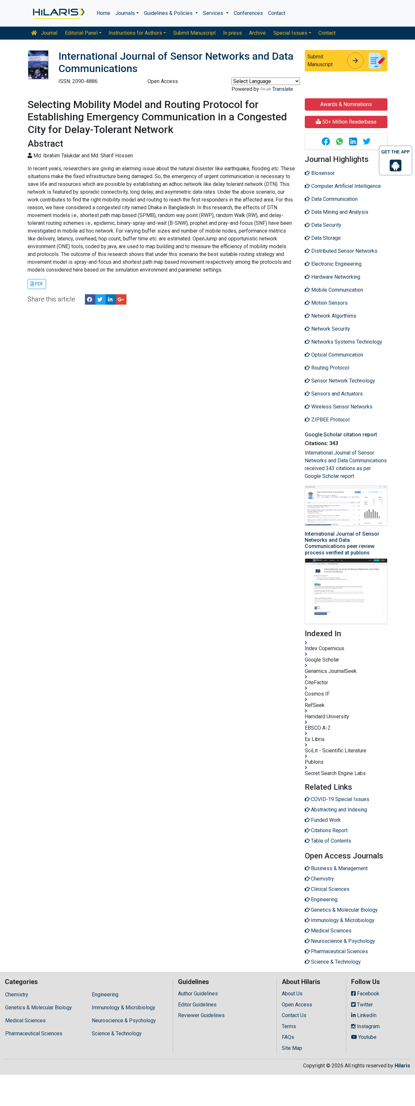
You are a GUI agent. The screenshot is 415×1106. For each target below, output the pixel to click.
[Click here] (58, 13)
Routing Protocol (329, 368)
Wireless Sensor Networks (341, 407)
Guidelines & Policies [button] (169, 13)
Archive (257, 33)
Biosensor (322, 173)
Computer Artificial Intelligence (345, 186)
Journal (48, 33)
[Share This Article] (325, 141)
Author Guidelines (198, 994)
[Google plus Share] (121, 299)
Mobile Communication (336, 290)
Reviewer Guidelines (201, 1015)
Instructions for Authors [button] (135, 33)
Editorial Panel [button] (81, 33)
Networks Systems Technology (346, 342)
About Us (292, 994)
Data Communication (334, 199)
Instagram (368, 1026)
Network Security (330, 329)
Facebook (367, 994)
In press (232, 33)
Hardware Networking (335, 277)
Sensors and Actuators (336, 394)
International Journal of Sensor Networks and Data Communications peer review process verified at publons (342, 543)
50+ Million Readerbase (348, 122)
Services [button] (213, 13)
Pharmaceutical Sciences (33, 1033)
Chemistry (16, 994)
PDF (38, 283)
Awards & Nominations (346, 104)
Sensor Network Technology (342, 381)
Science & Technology (117, 1033)
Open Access (297, 1005)
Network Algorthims (333, 316)
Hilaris (402, 1066)
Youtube (366, 1037)
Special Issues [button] (290, 33)
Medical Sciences (25, 1020)
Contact (276, 13)
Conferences (248, 13)
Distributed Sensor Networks (343, 251)
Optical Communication (336, 355)
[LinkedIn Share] (111, 299)
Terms (289, 1026)
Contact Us (294, 1015)
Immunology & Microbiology (123, 1007)
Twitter (364, 1005)
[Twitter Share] (100, 299)
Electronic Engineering (336, 264)
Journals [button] (125, 13)
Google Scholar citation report (341, 434)
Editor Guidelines (197, 1005)
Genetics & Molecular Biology (38, 1007)
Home (103, 13)
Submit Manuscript (194, 33)
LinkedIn (366, 1015)
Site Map (292, 1048)
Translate (282, 89)
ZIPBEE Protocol (330, 420)
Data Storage (325, 238)
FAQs (288, 1037)
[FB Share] (90, 299)
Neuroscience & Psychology (124, 1020)
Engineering (105, 994)
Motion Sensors (329, 303)
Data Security (325, 225)
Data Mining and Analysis (339, 212)
